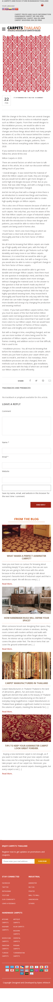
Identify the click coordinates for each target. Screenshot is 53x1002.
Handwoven (33, 899)
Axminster (33, 883)
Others (31, 903)
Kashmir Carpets (5, 928)
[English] (3, 9)
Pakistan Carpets (5, 947)
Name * (5, 442)
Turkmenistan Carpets (19, 954)
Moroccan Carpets (6, 939)
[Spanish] (10, 9)
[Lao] (7, 9)
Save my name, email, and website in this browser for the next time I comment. (25, 494)
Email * (5, 456)
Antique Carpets (16, 921)
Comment (6, 411)
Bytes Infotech (43, 982)
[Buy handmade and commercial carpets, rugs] (24, 29)
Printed (32, 891)
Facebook (6, 883)
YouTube (5, 895)
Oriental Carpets (17, 939)
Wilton (31, 98)
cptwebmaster (20, 98)
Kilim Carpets (18, 927)
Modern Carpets (16, 932)
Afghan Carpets (5, 921)
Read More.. (7, 583)
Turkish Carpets (5, 954)
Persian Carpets (16, 947)
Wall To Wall (34, 895)
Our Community (8, 899)
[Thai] (13, 9)
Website (5, 471)
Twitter (5, 887)
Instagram (6, 891)
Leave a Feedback (8, 903)
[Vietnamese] (16, 9)
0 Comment (39, 98)
